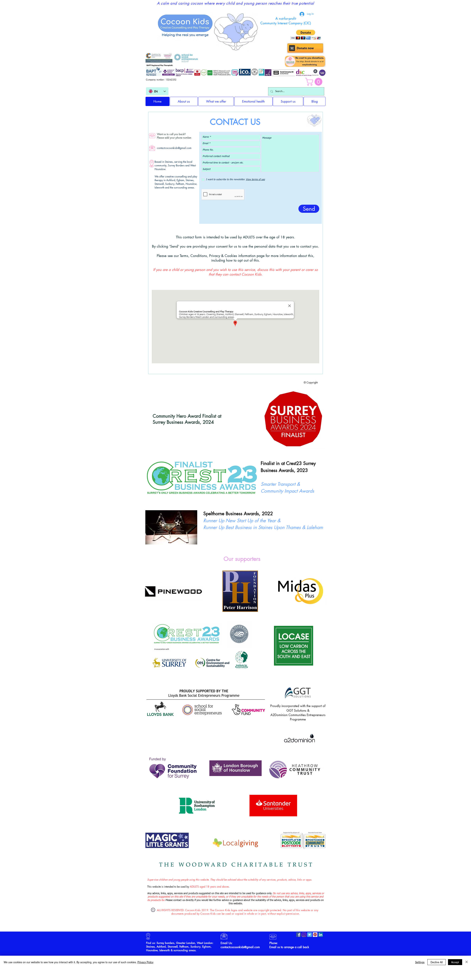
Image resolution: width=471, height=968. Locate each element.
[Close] (466, 962)
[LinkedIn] (320, 934)
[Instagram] (304, 934)
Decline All (437, 962)
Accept (455, 962)
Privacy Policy (145, 962)
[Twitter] (309, 934)
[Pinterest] (315, 934)
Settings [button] (419, 962)
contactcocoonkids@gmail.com (174, 148)
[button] (314, 82)
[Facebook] (298, 934)
